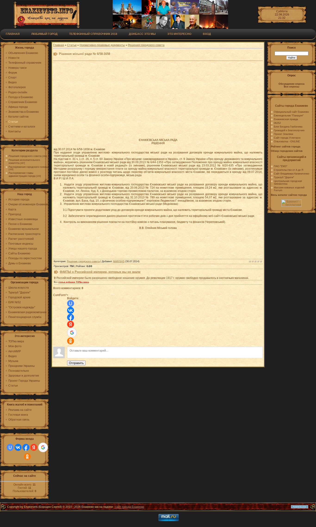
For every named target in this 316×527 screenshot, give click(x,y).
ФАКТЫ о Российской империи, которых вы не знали (100, 272)
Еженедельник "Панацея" (289, 115)
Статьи (72, 45)
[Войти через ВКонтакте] (18, 447)
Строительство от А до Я (288, 169)
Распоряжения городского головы (28, 166)
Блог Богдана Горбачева (288, 126)
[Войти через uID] (10, 447)
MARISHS (118, 261)
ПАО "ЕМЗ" (280, 166)
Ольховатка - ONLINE (287, 141)
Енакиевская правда (286, 119)
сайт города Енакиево (129, 506)
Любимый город (44, 34)
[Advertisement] (158, 102)
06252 (277, 123)
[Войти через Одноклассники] (27, 456)
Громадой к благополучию (289, 130)
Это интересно (179, 34)
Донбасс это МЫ (142, 34)
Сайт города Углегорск (287, 137)
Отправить (76, 363)
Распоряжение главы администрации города (22, 174)
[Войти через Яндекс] (33, 447)
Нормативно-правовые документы (102, 45)
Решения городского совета (25, 156)
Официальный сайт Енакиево (291, 111)
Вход (207, 34)
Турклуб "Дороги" (284, 177)
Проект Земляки (283, 134)
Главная (13, 34)
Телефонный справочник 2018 (93, 34)
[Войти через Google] (43, 447)
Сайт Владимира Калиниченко (291, 173)
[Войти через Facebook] (25, 447)
